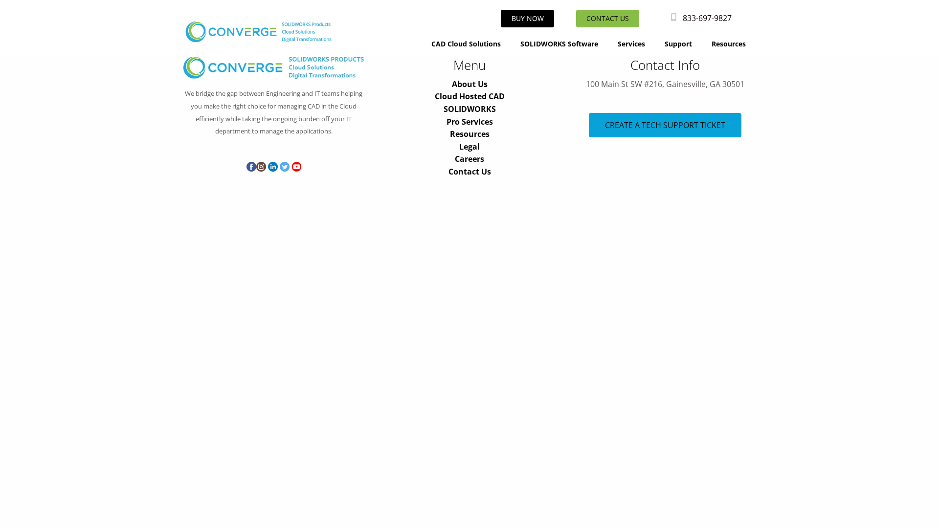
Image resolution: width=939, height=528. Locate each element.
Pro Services (470, 121)
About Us (470, 84)
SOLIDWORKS (470, 109)
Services (631, 43)
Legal (469, 146)
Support (678, 43)
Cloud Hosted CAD (470, 96)
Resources (729, 43)
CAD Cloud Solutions (466, 43)
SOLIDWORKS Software (559, 43)
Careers (469, 159)
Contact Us (469, 171)
